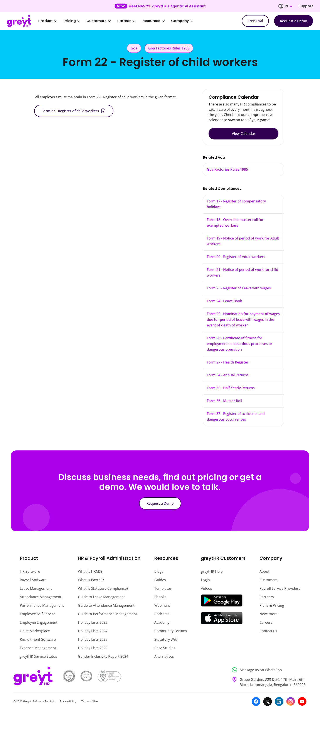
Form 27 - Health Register (227, 362)
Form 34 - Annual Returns (228, 375)
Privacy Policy (68, 701)
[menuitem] (50, 21)
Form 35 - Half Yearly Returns (231, 388)
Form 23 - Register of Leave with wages (239, 288)
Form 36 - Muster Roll (224, 400)
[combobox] (288, 6)
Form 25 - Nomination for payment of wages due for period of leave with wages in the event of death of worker (243, 319)
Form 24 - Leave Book (224, 301)
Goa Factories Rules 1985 (227, 169)
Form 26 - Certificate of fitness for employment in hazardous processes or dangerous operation (239, 344)
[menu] (118, 21)
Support (305, 6)
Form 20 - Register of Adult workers (236, 256)
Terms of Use (89, 701)
